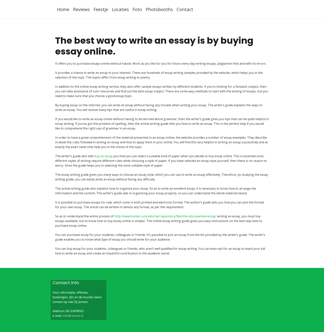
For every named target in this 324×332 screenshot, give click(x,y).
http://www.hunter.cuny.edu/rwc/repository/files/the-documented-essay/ (165, 216)
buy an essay (103, 156)
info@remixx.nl (72, 316)
